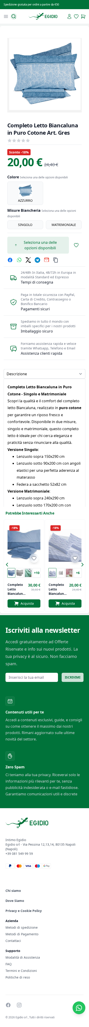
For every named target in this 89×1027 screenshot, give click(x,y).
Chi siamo (13, 890)
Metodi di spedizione (21, 927)
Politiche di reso (17, 977)
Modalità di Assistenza (22, 957)
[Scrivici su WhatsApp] (79, 1007)
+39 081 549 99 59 (19, 853)
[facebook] (10, 260)
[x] (28, 260)
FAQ (8, 964)
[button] (8, 565)
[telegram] (37, 260)
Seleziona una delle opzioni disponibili (40, 245)
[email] (46, 260)
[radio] (25, 193)
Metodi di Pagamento (21, 934)
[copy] (55, 260)
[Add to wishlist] (34, 558)
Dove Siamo (14, 900)
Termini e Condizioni (21, 970)
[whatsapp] (19, 260)
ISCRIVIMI (72, 677)
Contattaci (13, 941)
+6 (78, 573)
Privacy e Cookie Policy (23, 911)
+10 (36, 573)
